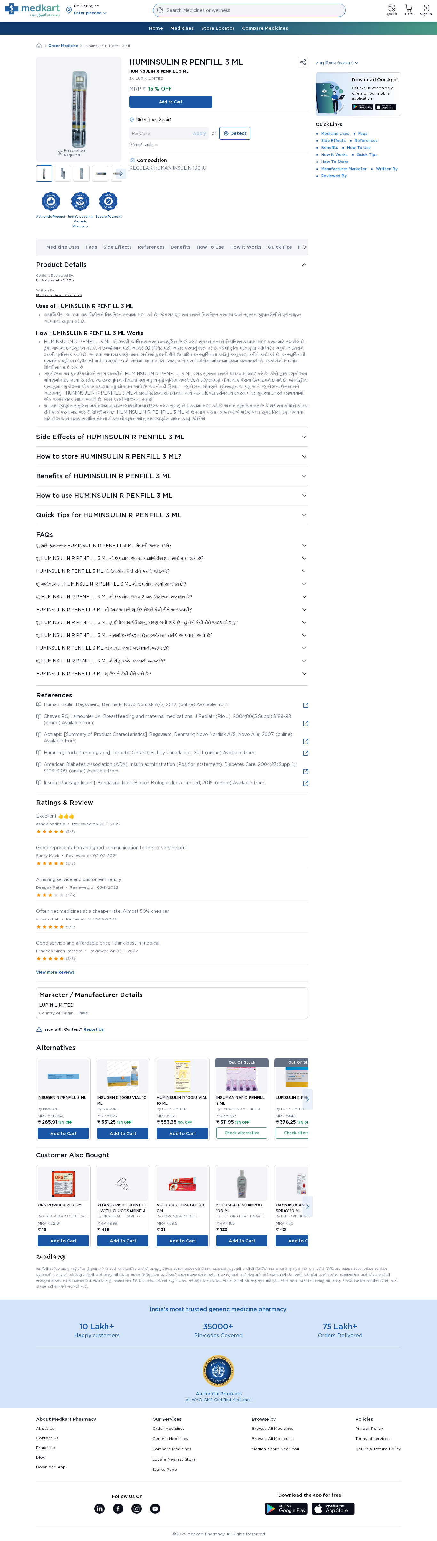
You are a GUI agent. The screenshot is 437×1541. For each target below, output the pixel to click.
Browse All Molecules (273, 1438)
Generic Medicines (170, 1438)
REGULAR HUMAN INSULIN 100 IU (167, 168)
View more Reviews (55, 972)
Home (156, 28)
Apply (199, 133)
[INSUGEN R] (122, 1076)
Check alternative (242, 1132)
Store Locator (217, 28)
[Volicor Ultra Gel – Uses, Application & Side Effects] (182, 1184)
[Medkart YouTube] (155, 1509)
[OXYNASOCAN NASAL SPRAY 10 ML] (301, 1184)
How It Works (245, 247)
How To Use (210, 247)
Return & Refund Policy (378, 1448)
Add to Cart (171, 101)
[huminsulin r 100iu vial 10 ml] (182, 1076)
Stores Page (164, 1469)
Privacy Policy (369, 1428)
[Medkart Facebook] (118, 1509)
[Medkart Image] (122, 1184)
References (151, 247)
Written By (387, 168)
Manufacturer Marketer (344, 168)
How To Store (335, 161)
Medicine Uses (62, 247)
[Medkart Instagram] (136, 1509)
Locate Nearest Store (174, 1459)
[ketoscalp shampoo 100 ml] (241, 1184)
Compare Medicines (265, 28)
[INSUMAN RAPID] (241, 1076)
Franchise (45, 1447)
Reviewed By (334, 175)
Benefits (180, 247)
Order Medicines (168, 1428)
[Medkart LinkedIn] (99, 1509)
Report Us (94, 1029)
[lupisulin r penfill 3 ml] (301, 1076)
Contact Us (47, 1438)
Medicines (182, 28)
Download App (51, 1466)
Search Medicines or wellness (198, 10)
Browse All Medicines (272, 1428)
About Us (45, 1428)
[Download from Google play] (362, 107)
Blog (40, 1457)
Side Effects (117, 247)
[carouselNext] (121, 174)
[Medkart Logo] (32, 10)
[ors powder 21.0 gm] (63, 1184)
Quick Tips (280, 247)
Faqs (91, 247)
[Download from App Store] (386, 107)
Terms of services (372, 1438)
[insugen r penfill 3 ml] (63, 1076)
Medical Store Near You (275, 1448)
